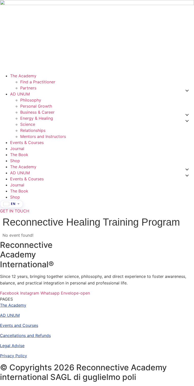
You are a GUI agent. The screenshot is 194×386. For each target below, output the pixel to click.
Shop (15, 160)
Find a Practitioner (37, 81)
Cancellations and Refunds (25, 335)
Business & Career (37, 112)
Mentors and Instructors (43, 136)
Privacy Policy (13, 355)
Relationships (32, 130)
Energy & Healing (36, 118)
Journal (17, 148)
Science (27, 124)
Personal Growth (36, 106)
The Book (19, 154)
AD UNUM (20, 93)
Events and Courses (19, 325)
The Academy (23, 75)
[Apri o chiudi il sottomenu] (187, 90)
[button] (6, 299)
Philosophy (30, 100)
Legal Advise (12, 345)
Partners (28, 87)
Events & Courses (27, 142)
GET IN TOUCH (14, 210)
